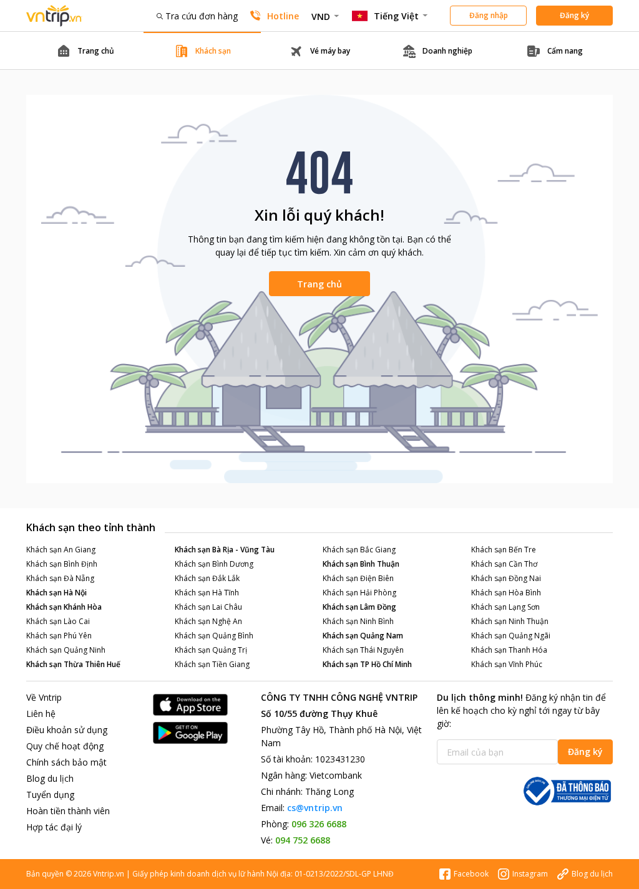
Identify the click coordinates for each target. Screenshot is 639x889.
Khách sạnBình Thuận (361, 564)
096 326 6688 (318, 824)
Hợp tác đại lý (54, 827)
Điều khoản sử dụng (66, 730)
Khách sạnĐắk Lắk (207, 578)
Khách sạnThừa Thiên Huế (73, 664)
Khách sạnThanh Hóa (509, 650)
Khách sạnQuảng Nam (363, 635)
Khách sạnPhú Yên (59, 635)
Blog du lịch (50, 778)
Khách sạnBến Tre (503, 549)
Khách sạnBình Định (61, 564)
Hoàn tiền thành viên (68, 811)
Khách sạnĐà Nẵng (60, 578)
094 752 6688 (302, 840)
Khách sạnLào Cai (58, 621)
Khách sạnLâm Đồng (359, 607)
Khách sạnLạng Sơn (505, 607)
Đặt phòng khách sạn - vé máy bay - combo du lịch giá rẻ (54, 16)
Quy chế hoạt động (65, 746)
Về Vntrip (44, 697)
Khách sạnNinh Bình (358, 621)
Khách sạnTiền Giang (212, 664)
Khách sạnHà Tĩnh (207, 592)
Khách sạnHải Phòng (359, 592)
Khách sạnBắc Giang (359, 549)
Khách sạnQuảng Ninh (65, 650)
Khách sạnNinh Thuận (510, 621)
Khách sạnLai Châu (208, 607)
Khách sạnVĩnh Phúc (506, 664)
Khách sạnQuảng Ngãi (510, 635)
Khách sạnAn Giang (60, 549)
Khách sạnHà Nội (56, 592)
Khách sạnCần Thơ (504, 564)
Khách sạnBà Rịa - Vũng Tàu (225, 549)
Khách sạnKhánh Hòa (64, 607)
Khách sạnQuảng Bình (214, 635)
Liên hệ (41, 713)
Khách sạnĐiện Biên (358, 578)
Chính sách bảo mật (66, 762)
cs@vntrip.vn (315, 808)
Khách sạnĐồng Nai (506, 578)
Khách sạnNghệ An (208, 621)
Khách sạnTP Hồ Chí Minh (367, 664)
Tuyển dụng (50, 794)
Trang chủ (319, 284)
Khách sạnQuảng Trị (211, 650)
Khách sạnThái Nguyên (363, 650)
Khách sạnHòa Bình (506, 592)
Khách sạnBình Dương (214, 564)
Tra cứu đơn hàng (201, 16)
